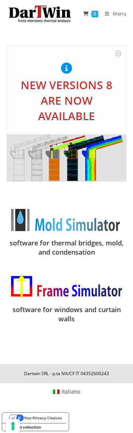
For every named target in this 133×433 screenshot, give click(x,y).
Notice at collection (23, 427)
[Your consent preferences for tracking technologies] (13, 426)
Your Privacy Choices (43, 418)
